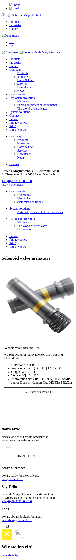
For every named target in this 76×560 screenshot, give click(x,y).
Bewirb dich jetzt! (13, 555)
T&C (12, 126)
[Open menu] (10, 35)
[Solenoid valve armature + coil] (38, 304)
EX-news (23, 101)
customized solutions (30, 202)
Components (17, 94)
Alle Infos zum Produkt (38, 391)
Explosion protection (22, 98)
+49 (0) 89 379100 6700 (17, 181)
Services (22, 83)
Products (14, 21)
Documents (24, 229)
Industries (15, 25)
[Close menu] (11, 52)
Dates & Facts (25, 80)
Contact (14, 115)
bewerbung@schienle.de (17, 520)
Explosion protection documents (37, 105)
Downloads (24, 87)
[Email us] (14, 8)
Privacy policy (18, 122)
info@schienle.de (12, 184)
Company (15, 69)
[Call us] (14, 4)
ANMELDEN (26, 456)
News (20, 90)
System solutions (19, 112)
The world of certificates (32, 108)
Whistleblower (18, 129)
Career (13, 28)
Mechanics (23, 198)
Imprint (13, 119)
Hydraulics (24, 194)
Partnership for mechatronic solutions (40, 212)
